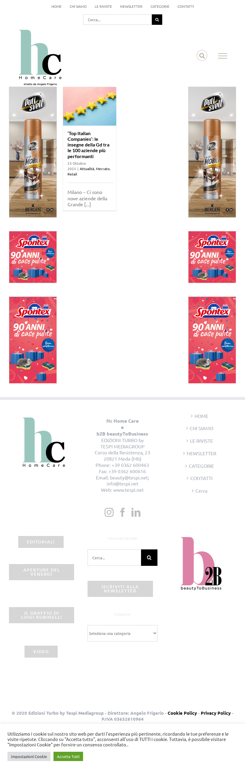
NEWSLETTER (201, 453)
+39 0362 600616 (127, 471)
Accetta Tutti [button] (68, 756)
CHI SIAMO (201, 428)
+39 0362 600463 (130, 465)
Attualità (87, 168)
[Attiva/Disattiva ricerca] (202, 56)
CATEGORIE (201, 466)
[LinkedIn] (135, 512)
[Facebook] (122, 512)
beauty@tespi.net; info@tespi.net (128, 480)
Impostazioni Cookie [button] (29, 756)
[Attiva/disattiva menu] (223, 56)
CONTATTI (201, 478)
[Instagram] (109, 512)
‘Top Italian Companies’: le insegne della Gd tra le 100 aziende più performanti (88, 144)
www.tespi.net (128, 490)
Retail (72, 174)
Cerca (201, 491)
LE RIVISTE (201, 441)
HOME (201, 416)
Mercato (103, 168)
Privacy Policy (216, 713)
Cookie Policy (182, 713)
